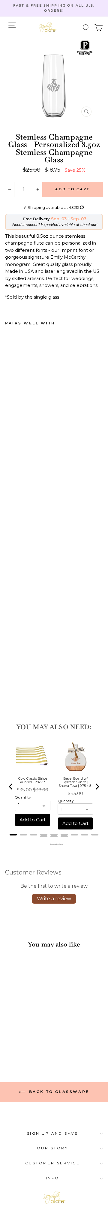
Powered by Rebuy (54, 844)
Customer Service (52, 1163)
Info (52, 1178)
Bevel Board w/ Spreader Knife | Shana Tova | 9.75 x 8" (75, 782)
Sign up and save (52, 1133)
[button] (86, 27)
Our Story (52, 1148)
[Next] (97, 787)
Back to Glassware (58, 1091)
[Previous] (11, 787)
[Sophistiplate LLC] (47, 28)
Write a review (54, 898)
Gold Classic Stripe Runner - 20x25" (32, 780)
